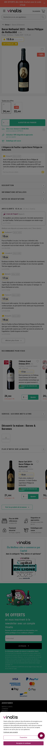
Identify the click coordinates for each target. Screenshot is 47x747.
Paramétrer (23, 737)
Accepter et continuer (23, 743)
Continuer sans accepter (10, 732)
